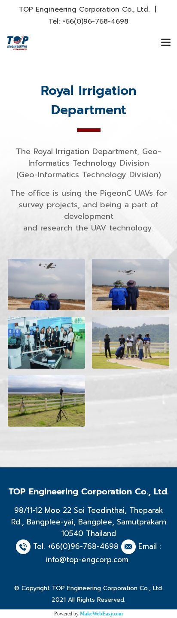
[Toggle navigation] (165, 42)
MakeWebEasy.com (101, 614)
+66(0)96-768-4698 (95, 21)
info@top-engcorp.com (87, 559)
